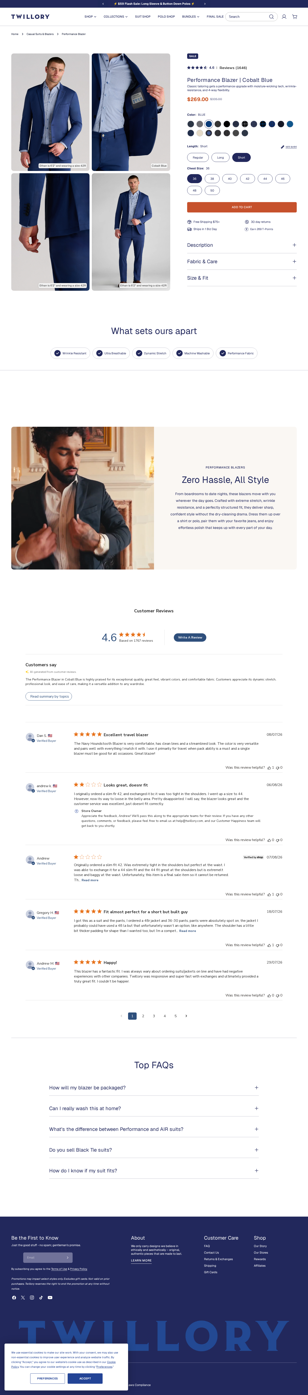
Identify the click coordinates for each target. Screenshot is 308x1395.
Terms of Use (59, 1268)
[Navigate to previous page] (121, 1016)
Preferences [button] (104, 1367)
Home (14, 34)
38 (212, 179)
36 (194, 179)
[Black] (226, 124)
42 (247, 179)
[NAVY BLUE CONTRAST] (208, 133)
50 (212, 190)
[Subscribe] (67, 1257)
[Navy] (190, 124)
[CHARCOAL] (217, 124)
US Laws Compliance (136, 1385)
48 (194, 190)
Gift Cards (210, 1272)
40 (230, 179)
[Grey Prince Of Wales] (235, 133)
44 (265, 179)
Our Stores (261, 1252)
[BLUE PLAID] (235, 124)
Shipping (210, 1266)
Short (241, 157)
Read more (90, 880)
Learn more (141, 1260)
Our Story (260, 1246)
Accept (85, 1378)
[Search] (251, 16)
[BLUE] (208, 124)
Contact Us (211, 1252)
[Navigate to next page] (186, 1016)
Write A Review (190, 637)
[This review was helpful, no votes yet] (269, 839)
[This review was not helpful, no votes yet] (277, 767)
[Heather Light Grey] (199, 124)
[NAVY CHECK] (281, 124)
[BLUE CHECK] (272, 124)
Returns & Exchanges (218, 1259)
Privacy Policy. (78, 1268)
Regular (198, 157)
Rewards (260, 1259)
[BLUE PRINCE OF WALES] (290, 124)
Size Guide (291, 146)
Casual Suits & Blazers (40, 34)
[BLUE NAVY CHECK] (253, 124)
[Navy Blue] (190, 133)
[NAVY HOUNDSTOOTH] (263, 124)
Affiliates (260, 1266)
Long (220, 157)
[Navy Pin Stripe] (226, 133)
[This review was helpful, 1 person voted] (269, 767)
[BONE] (199, 133)
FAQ (207, 1246)
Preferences (47, 1378)
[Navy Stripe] (217, 133)
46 (283, 179)
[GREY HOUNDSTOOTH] (244, 124)
